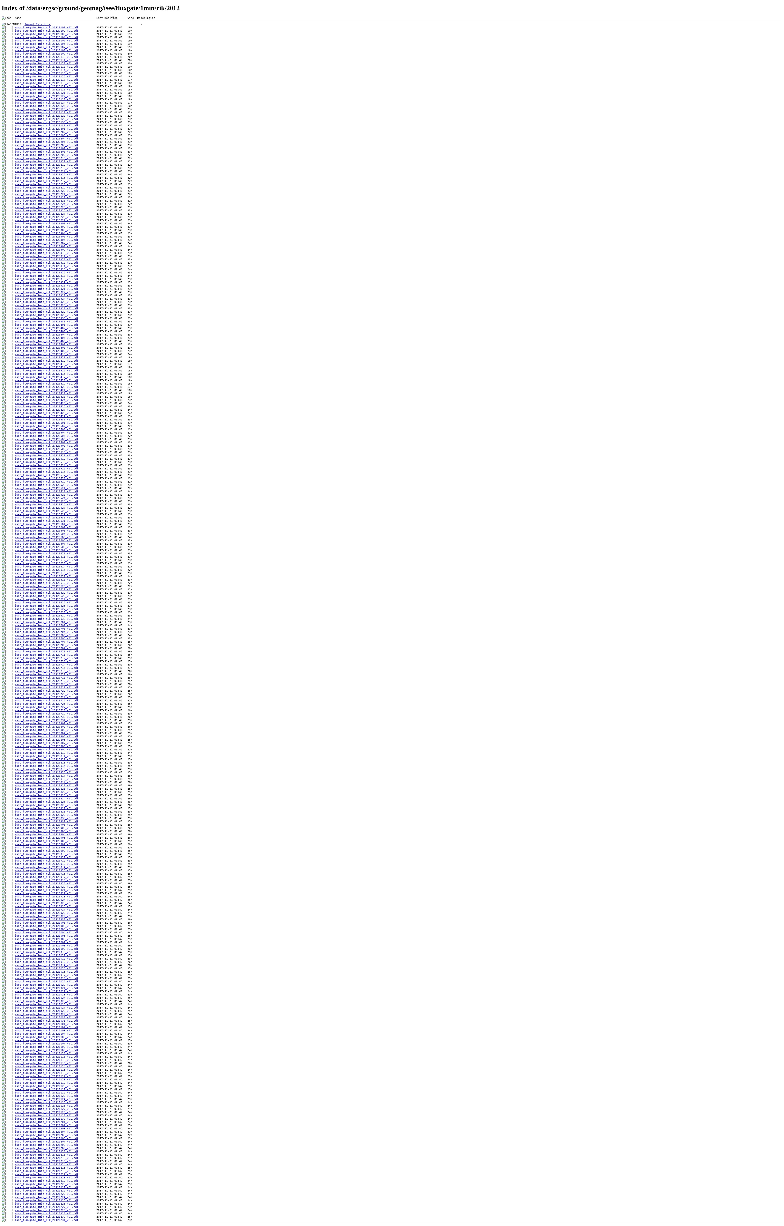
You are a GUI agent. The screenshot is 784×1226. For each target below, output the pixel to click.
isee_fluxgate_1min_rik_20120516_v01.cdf (46, 471)
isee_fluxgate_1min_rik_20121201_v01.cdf (46, 1121)
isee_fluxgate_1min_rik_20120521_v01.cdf (46, 488)
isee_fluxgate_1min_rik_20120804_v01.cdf (46, 733)
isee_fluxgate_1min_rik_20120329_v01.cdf (46, 315)
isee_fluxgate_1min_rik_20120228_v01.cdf (46, 216)
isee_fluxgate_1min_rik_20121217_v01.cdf (46, 1174)
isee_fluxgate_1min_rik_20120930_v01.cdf (46, 919)
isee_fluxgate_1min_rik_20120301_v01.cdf (46, 223)
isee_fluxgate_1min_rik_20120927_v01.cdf (46, 909)
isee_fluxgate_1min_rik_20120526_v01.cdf (46, 504)
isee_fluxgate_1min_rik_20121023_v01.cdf (46, 994)
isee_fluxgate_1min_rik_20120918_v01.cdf (46, 880)
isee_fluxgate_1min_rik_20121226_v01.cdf (46, 1203)
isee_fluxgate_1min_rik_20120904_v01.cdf (46, 834)
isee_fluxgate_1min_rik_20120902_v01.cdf (46, 827)
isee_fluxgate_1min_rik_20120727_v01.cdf (46, 707)
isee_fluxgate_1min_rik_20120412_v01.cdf (46, 360)
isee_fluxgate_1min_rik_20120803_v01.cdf (46, 729)
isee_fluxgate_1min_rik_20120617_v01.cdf (46, 576)
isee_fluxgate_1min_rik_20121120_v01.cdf (46, 1086)
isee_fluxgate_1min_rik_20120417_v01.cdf (46, 377)
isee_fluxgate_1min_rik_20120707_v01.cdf (46, 641)
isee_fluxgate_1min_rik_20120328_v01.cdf (46, 311)
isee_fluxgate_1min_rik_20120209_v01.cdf (46, 154)
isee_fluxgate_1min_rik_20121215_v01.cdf (46, 1167)
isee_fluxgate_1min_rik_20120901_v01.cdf (46, 824)
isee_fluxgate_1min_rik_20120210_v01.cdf (46, 158)
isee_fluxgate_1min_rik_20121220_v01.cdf (46, 1184)
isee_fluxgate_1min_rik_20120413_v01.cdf (46, 364)
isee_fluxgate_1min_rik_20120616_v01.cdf (46, 573)
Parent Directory (37, 24)
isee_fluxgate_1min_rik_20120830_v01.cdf (46, 818)
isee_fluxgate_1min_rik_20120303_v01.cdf (46, 230)
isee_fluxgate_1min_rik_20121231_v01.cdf (46, 1220)
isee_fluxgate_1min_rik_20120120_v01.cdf (46, 89)
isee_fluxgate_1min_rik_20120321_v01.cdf (46, 288)
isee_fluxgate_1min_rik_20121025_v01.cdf (46, 1001)
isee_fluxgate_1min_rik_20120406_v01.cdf (46, 341)
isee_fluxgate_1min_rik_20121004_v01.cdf (46, 932)
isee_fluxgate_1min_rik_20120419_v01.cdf (46, 383)
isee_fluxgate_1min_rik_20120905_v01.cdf (46, 837)
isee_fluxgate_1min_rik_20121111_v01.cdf (46, 1056)
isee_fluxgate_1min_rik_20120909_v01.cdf (46, 850)
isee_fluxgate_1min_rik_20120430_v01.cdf (46, 419)
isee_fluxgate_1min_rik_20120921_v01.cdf (46, 890)
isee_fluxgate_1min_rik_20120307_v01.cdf (46, 243)
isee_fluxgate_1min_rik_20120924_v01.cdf (46, 899)
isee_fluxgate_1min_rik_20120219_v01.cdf (46, 187)
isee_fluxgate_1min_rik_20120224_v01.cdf (46, 203)
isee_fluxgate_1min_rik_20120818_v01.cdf (46, 778)
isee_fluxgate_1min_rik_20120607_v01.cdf (46, 543)
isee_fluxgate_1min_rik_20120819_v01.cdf (46, 782)
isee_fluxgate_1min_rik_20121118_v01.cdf (46, 1079)
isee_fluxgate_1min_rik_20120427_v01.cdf (46, 409)
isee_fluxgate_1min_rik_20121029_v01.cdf (46, 1014)
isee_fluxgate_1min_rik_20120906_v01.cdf (46, 841)
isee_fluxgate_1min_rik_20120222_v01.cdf (46, 197)
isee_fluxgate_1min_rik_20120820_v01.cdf (46, 785)
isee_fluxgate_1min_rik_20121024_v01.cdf (46, 997)
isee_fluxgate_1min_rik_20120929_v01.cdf (46, 916)
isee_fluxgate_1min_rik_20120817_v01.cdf (46, 775)
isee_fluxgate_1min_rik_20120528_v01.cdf (46, 511)
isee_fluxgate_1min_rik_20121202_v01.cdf (46, 1125)
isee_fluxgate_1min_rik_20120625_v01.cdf (46, 602)
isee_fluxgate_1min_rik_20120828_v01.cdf (46, 811)
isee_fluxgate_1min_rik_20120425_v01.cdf (46, 403)
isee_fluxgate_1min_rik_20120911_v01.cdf (46, 857)
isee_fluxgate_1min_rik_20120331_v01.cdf (46, 321)
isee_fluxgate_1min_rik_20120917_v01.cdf (46, 876)
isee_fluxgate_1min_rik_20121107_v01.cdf (46, 1043)
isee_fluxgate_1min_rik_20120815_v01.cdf (46, 769)
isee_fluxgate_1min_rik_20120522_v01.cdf (46, 491)
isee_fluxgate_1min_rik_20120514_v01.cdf (46, 465)
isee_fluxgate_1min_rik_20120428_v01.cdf (46, 413)
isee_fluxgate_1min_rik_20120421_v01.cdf (46, 390)
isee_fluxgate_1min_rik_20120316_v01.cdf (46, 272)
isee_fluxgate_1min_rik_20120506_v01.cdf (46, 439)
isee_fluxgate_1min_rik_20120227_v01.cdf (46, 213)
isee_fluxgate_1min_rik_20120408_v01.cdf (46, 347)
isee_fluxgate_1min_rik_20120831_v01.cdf (46, 821)
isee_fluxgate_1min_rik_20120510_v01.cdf (46, 452)
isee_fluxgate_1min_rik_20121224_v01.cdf (46, 1197)
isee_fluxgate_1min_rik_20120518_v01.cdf (46, 478)
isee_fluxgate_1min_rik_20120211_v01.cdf (46, 161)
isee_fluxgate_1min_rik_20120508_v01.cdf (46, 445)
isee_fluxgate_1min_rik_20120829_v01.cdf (46, 814)
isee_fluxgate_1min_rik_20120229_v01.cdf (46, 220)
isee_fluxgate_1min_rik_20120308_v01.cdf (46, 246)
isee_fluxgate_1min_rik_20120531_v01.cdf (46, 520)
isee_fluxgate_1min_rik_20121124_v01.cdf (46, 1099)
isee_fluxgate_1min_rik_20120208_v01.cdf (46, 151)
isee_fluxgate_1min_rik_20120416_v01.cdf (46, 373)
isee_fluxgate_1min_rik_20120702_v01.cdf (46, 625)
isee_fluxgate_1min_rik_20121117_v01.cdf (46, 1076)
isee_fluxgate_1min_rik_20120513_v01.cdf (46, 462)
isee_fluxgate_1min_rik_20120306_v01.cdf (46, 239)
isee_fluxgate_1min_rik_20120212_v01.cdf (46, 164)
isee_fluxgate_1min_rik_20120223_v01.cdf (46, 200)
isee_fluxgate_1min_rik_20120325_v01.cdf (46, 301)
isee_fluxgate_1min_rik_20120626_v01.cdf (46, 605)
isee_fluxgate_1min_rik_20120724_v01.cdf (46, 697)
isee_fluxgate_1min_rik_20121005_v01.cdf (46, 935)
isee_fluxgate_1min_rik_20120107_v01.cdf (46, 47)
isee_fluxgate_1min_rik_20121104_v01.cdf (46, 1033)
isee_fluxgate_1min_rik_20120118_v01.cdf (46, 83)
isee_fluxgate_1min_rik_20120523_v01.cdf (46, 494)
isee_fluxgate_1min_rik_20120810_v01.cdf (46, 752)
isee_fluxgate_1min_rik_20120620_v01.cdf (46, 586)
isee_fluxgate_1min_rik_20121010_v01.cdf (46, 952)
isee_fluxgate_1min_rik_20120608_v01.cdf (46, 546)
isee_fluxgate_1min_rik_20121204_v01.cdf (46, 1131)
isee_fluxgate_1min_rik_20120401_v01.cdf (46, 324)
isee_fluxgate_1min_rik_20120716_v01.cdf (46, 671)
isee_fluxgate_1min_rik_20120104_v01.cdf (46, 37)
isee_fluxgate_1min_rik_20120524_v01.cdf (46, 497)
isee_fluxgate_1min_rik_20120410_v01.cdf (46, 354)
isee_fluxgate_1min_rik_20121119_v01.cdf (46, 1082)
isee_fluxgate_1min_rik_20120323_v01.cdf (46, 295)
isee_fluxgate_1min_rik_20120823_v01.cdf (46, 795)
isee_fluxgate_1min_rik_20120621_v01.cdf (46, 589)
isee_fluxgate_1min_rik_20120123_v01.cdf (46, 99)
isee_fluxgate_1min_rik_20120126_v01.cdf (46, 109)
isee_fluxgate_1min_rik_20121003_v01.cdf (46, 929)
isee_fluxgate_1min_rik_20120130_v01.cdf (46, 122)
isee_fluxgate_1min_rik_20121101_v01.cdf (46, 1023)
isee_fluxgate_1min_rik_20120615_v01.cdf (46, 569)
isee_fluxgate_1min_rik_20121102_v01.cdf (46, 1027)
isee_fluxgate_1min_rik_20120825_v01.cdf (46, 801)
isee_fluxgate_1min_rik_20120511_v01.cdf (46, 455)
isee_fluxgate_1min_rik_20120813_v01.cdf (46, 762)
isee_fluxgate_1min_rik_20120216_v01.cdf (46, 177)
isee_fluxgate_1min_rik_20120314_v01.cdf (46, 265)
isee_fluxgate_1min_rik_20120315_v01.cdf (46, 269)
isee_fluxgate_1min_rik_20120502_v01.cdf (46, 426)
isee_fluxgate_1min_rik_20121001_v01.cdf (46, 922)
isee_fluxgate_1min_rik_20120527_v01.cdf (46, 507)
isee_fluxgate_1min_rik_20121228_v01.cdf (46, 1210)
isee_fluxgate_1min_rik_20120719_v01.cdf (46, 680)
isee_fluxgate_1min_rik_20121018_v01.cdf (46, 978)
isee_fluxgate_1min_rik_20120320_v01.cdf (46, 285)
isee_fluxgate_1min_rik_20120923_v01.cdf (46, 896)
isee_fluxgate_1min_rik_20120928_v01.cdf (46, 912)
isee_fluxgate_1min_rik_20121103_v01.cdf (46, 1030)
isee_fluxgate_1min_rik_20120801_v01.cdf (46, 723)
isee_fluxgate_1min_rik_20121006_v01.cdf (46, 939)
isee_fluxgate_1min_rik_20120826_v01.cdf (46, 805)
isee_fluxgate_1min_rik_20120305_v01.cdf (46, 236)
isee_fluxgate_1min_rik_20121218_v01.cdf (46, 1177)
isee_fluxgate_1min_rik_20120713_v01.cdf (46, 661)
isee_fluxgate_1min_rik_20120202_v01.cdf (46, 132)
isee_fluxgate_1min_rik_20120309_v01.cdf (46, 249)
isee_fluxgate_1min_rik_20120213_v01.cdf (46, 167)
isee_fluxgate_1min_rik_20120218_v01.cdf (46, 184)
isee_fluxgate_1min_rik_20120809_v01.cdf (46, 749)
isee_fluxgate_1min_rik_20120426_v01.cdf (46, 406)
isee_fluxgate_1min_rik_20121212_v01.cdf (46, 1157)
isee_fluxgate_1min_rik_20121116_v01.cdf (46, 1072)
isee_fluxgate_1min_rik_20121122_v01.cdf (46, 1092)
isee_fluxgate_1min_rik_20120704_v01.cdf (46, 631)
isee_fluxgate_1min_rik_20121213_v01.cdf (46, 1161)
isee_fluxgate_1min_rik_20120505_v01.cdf (46, 435)
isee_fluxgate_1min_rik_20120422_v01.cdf (46, 393)
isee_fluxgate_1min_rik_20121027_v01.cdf (46, 1007)
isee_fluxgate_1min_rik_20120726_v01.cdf (46, 703)
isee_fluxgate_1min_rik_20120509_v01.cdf (46, 448)
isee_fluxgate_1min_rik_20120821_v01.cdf (46, 788)
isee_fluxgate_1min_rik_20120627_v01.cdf (46, 609)
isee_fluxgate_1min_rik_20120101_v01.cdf (46, 27)
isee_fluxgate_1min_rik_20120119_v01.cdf (46, 86)
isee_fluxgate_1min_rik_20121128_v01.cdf (46, 1112)
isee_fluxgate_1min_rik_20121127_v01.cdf (46, 1108)
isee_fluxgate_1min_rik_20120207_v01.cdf (46, 148)
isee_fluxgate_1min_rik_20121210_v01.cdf (46, 1151)
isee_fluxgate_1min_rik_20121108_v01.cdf (46, 1046)
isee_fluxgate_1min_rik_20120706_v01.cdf (46, 638)
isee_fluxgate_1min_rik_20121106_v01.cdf (46, 1040)
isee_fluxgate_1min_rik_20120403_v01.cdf (46, 331)
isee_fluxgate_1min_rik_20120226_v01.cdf (46, 210)
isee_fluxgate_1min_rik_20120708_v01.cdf (46, 644)
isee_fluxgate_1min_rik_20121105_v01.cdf (46, 1037)
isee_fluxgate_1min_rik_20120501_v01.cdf (46, 422)
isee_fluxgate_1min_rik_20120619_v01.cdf (46, 582)
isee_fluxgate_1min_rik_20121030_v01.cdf (46, 1017)
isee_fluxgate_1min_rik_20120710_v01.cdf (46, 651)
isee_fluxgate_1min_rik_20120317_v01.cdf (46, 275)
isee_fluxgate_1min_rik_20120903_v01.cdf (46, 831)
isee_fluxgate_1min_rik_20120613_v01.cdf (46, 563)
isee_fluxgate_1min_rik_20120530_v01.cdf (46, 517)
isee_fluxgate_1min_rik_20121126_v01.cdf (46, 1105)
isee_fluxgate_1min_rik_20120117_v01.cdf (46, 79)
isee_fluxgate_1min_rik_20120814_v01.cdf (46, 765)
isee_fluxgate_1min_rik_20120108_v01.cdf (46, 50)
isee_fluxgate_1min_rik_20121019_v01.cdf (46, 981)
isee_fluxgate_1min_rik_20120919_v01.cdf (46, 883)
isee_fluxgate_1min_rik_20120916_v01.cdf (46, 873)
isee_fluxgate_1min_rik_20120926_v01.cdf (46, 906)
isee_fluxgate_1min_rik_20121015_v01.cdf (46, 968)
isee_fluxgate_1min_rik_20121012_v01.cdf (46, 958)
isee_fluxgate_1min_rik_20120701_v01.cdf (46, 622)
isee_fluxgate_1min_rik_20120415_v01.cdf (46, 370)
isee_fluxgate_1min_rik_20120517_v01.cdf (46, 475)
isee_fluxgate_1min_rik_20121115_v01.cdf (46, 1069)
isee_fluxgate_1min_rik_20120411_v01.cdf (46, 357)
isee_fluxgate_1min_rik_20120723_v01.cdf (46, 693)
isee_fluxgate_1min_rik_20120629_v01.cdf (46, 615)
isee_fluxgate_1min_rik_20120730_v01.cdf (46, 716)
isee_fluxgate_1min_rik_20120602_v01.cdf (46, 527)
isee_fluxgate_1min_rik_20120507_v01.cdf (46, 442)
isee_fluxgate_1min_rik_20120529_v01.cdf (46, 514)
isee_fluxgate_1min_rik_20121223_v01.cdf (46, 1193)
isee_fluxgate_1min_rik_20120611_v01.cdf (46, 556)
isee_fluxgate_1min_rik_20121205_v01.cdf (46, 1135)
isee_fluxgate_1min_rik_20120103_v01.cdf (46, 34)
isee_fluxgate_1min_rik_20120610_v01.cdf (46, 553)
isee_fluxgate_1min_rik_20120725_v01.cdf (46, 700)
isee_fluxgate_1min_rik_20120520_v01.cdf (46, 484)
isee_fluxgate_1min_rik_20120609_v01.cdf (46, 550)
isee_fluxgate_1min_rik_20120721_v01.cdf (46, 687)
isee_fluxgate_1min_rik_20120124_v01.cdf (46, 102)
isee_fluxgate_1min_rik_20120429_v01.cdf (46, 416)
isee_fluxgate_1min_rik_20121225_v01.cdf (46, 1200)
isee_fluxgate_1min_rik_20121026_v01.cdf (46, 1004)
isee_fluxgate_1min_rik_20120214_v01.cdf (46, 171)
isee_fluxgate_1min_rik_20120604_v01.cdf (46, 533)
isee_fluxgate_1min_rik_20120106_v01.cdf (46, 43)
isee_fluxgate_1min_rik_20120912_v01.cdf (46, 860)
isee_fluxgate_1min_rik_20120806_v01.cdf (46, 739)
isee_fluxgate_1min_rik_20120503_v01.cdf (46, 429)
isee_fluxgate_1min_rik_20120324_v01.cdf (46, 298)
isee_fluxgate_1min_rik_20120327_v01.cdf (46, 308)
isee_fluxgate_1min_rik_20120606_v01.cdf (46, 540)
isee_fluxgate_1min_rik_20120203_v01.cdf (46, 135)
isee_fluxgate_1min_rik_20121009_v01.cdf (46, 948)
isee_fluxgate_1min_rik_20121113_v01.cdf (46, 1063)
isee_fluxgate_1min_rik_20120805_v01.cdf (46, 736)
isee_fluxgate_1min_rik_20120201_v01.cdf (46, 128)
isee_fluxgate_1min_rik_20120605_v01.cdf (46, 537)
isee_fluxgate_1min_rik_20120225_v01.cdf (46, 207)
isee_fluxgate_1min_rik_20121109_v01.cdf (46, 1050)
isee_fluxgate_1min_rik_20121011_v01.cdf (46, 955)
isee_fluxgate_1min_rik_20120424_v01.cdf (46, 399)
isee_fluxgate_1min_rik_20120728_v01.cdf (46, 710)
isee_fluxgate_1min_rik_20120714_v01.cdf (46, 664)
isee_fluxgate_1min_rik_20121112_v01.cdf (46, 1059)
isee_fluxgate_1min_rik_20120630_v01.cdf (46, 618)
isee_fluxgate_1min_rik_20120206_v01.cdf (46, 145)
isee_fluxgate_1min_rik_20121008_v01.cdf (46, 945)
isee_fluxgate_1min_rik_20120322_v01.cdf (46, 292)
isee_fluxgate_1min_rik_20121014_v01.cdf (46, 965)
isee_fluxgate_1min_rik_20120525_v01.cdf (46, 501)
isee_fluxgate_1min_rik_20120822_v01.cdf (46, 792)
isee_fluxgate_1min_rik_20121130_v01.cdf (46, 1118)
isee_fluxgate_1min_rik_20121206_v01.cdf (46, 1138)
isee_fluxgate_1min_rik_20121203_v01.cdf (46, 1128)
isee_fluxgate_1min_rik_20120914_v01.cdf (46, 867)
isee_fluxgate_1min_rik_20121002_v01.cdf (46, 925)
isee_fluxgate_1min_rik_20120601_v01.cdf (46, 524)
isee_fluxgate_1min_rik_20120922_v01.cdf (46, 893)
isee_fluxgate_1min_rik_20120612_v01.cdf (46, 560)
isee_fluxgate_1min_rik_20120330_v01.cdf (46, 318)
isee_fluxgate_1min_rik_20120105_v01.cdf (46, 40)
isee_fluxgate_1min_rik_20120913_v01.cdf (46, 863)
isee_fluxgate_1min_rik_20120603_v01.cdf (46, 530)
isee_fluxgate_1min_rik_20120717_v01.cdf (46, 674)
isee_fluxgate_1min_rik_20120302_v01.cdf (46, 226)
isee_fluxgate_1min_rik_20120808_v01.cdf (46, 746)
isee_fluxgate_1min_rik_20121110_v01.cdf (46, 1053)
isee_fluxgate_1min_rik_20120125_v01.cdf (46, 105)
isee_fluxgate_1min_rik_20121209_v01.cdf (46, 1148)
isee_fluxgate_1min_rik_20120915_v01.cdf (46, 870)
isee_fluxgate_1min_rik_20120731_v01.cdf (46, 720)
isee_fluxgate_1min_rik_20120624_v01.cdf (46, 599)
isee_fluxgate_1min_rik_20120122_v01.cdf (46, 96)
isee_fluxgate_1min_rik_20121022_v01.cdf (46, 991)
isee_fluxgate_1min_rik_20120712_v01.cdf (46, 658)
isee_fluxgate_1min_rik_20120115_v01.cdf (46, 73)
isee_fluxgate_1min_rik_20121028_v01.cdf (46, 1010)
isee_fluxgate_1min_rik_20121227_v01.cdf (46, 1206)
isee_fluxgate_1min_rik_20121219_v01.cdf (46, 1180)
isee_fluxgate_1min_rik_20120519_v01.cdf (46, 481)
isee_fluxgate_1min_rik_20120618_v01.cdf (46, 579)
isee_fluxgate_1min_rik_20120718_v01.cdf (46, 677)
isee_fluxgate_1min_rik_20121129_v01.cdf (46, 1115)
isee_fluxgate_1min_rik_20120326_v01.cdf (46, 305)
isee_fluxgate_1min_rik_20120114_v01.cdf (46, 69)
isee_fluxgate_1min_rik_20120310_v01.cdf (46, 252)
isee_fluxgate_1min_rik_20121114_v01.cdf (46, 1066)
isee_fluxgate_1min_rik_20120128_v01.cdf (46, 115)
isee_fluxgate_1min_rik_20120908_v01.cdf (46, 847)
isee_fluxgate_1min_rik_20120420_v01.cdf (46, 386)
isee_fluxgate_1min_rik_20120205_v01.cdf (46, 141)
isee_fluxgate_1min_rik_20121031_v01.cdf (46, 1020)
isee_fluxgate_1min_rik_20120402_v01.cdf (46, 328)
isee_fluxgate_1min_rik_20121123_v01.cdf (46, 1095)
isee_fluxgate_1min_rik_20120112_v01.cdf (46, 63)
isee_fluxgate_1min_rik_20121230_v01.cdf (46, 1216)
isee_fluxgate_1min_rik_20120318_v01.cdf (46, 279)
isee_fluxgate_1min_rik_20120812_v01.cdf (46, 759)
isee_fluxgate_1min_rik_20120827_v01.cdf (46, 808)
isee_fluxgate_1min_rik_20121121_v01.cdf (46, 1089)
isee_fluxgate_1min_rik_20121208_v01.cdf (46, 1144)
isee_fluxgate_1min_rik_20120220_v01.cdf (46, 190)
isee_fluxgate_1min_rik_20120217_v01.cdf (46, 181)
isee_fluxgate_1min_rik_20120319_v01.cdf (46, 282)
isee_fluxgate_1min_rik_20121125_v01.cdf (46, 1102)
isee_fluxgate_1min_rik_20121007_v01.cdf (46, 942)
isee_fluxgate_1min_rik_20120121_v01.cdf (46, 92)
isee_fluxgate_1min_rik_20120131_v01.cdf (46, 125)
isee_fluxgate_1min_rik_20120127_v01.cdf (46, 112)
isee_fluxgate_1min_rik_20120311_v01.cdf (46, 256)
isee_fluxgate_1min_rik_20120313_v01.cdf (46, 262)
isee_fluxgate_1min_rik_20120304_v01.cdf (46, 233)
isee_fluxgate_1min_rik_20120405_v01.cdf (46, 337)
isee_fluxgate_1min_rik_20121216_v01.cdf (46, 1171)
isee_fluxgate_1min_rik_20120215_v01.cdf (46, 174)
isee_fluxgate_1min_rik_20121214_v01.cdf (46, 1164)
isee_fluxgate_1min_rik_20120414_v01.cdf (46, 367)
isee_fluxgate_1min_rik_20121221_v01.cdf (46, 1187)
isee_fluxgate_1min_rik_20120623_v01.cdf (46, 595)
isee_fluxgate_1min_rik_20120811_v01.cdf (46, 756)
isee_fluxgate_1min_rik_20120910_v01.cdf (46, 854)
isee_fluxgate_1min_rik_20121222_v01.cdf (46, 1190)
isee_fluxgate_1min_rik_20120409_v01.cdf (46, 350)
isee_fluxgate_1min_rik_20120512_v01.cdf (46, 458)
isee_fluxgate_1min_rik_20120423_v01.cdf (46, 396)
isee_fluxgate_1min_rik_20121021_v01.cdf (46, 988)
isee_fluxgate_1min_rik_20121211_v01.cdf (46, 1154)
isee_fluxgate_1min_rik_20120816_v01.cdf (46, 772)
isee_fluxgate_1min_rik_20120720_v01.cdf (46, 684)
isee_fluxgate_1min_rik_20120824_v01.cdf (46, 798)
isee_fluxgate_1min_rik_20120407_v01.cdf (46, 344)
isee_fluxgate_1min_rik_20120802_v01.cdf (46, 726)
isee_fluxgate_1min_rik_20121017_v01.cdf (46, 974)
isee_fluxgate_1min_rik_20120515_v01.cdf (46, 468)
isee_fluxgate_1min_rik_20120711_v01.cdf (46, 654)
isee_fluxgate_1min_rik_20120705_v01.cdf (46, 635)
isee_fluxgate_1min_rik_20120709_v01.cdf (46, 648)
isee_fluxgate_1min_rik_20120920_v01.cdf (46, 886)
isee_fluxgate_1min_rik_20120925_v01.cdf (46, 903)
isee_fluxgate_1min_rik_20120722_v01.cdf (46, 690)
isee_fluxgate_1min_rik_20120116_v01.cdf (46, 76)
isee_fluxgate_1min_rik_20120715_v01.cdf (46, 667)
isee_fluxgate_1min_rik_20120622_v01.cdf (46, 592)
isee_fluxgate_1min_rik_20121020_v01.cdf (46, 984)
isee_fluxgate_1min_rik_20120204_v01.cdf (46, 138)
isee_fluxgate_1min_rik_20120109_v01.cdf (46, 53)
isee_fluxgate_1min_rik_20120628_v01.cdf (46, 612)
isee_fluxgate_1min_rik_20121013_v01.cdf (46, 961)
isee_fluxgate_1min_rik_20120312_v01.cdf (46, 259)
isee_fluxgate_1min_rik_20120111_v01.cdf (46, 60)
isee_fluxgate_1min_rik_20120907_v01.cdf (46, 844)
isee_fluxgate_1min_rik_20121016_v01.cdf (46, 971)
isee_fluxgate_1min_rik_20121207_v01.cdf (46, 1141)
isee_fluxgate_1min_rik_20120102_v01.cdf (46, 30)
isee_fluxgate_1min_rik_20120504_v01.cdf (46, 432)
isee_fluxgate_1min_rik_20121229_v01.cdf (46, 1213)
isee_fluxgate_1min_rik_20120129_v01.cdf (46, 118)
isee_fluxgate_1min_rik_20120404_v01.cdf (46, 334)
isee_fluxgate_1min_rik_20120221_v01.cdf (46, 194)
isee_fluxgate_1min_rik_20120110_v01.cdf (46, 56)
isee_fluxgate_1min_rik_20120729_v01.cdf (46, 713)
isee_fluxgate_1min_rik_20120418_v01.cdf (46, 380)
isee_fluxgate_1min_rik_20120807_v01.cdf (46, 743)
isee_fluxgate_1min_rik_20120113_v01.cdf (46, 66)
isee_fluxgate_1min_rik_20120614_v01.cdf (46, 566)
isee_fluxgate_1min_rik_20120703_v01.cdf (46, 628)
